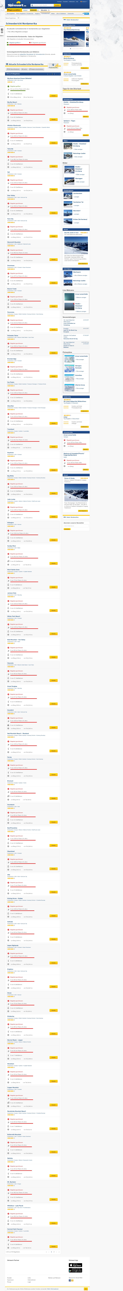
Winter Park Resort (13, 616)
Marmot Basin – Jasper (15, 1040)
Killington (10, 522)
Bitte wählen (44, 10)
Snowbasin (10, 804)
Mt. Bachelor (11, 1182)
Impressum (10, 1280)
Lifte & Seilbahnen (61, 13)
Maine (19, 547)
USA (15, 80)
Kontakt (9, 1278)
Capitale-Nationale (28, 571)
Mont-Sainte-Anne (13, 569)
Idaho (19, 641)
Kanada (16, 127)
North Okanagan (41, 407)
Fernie (9, 757)
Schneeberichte (45, 13)
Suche (25, 69)
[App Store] (75, 1267)
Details (53, 95)
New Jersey (20, 80)
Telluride (10, 149)
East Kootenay (40, 314)
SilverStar (10, 406)
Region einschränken (37, 69)
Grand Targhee (12, 686)
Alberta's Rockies (27, 501)
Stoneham (10, 1064)
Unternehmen (32, 1280)
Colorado (20, 150)
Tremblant (10, 429)
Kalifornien (20, 244)
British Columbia (22, 127)
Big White (10, 476)
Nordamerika (10, 80)
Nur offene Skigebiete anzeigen (18, 31)
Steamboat (11, 851)
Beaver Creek (11, 289)
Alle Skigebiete (11, 13)
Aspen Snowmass (27, 267)
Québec (21, 431)
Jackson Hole (11, 593)
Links (29, 1278)
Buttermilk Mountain (14, 1134)
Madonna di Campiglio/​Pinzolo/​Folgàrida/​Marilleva (74, 454)
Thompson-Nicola (42, 384)
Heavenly (10, 663)
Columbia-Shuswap (41, 900)
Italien (65, 457)
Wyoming (20, 594)
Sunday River (11, 546)
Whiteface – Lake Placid (15, 1206)
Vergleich (37, 13)
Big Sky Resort (12, 102)
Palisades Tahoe (12, 335)
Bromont (10, 781)
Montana (19, 104)
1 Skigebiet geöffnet (14, 42)
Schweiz (66, 437)
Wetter (53, 13)
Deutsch (84, 1)
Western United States (22, 337)
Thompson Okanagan (32, 384)
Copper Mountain (13, 1087)
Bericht (85, 116)
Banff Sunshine (12, 828)
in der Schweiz (77, 75)
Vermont (19, 524)
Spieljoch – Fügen (69, 121)
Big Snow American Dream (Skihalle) (19, 78)
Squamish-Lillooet (46, 127)
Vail (8, 172)
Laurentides (26, 431)
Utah (19, 197)
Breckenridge (11, 359)
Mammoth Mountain (14, 242)
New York (20, 1207)
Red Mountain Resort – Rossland (18, 733)
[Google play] (75, 1272)
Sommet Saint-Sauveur (15, 1229)
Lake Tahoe (31, 337)
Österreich (66, 104)
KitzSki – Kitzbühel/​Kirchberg (73, 102)
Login (29, 1282)
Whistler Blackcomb (14, 125)
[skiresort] (17, 4)
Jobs (77, 1)
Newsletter (65, 1)
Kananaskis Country (27, 1160)
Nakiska (10, 1158)
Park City (10, 219)
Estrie (25, 782)
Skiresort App (73, 1260)
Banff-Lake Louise (36, 501)
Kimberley (10, 1016)
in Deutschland (75, 418)
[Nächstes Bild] (87, 38)
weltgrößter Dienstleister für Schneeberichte (32, 54)
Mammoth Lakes (27, 244)
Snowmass (10, 265)
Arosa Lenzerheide (70, 435)
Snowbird (10, 710)
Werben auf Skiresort (54, 1278)
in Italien (73, 60)
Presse (9, 1282)
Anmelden (67, 529)
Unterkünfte (71, 13)
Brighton (10, 969)
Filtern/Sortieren (14, 69)
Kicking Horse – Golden (15, 898)
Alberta (20, 501)
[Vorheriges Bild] (65, 38)
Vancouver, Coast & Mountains (34, 127)
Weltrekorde (72, 1)
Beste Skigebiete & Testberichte (24, 13)
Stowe (9, 993)
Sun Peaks (10, 382)
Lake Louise (11, 499)
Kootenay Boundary (41, 477)
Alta (8, 875)
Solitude (10, 922)
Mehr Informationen (53, 1289)
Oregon (19, 1183)
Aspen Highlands (12, 945)
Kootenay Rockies (31, 314)
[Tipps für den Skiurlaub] (85, 13)
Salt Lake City (24, 197)
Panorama (10, 312)
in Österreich (74, 403)
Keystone (10, 452)
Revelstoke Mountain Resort (16, 1111)
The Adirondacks (27, 1207)
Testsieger (59, 1)
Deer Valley (11, 195)
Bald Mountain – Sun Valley (16, 640)
